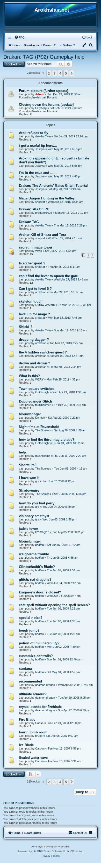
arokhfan (40, 292)
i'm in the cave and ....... (38, 173)
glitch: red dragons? (35, 579)
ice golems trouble (34, 554)
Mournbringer (30, 414)
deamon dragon (45, 684)
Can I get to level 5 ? (35, 289)
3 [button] (54, 73)
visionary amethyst (34, 516)
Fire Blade (27, 719)
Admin (39, 94)
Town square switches (36, 389)
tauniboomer (43, 404)
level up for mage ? (34, 314)
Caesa (39, 723)
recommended (30, 681)
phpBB (37, 851)
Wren (38, 250)
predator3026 (43, 212)
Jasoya (40, 149)
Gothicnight (42, 392)
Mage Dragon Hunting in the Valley (47, 198)
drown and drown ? (34, 363)
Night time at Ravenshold (39, 427)
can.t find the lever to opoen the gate (48, 276)
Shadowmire (29, 490)
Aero (34, 846)
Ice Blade (26, 745)
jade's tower (28, 529)
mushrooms (42, 455)
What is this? (29, 376)
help (22, 452)
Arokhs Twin (43, 136)
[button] (71, 73)
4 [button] (60, 73)
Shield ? (25, 327)
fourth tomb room (33, 732)
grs (37, 481)
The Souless (43, 430)
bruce (38, 735)
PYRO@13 (42, 532)
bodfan (39, 544)
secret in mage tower (35, 247)
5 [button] (66, 73)
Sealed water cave (33, 758)
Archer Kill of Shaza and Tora (42, 235)
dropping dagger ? (34, 340)
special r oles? (30, 618)
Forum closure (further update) (43, 91)
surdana (25, 669)
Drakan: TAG (29, 222)
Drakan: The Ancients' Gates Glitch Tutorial (53, 186)
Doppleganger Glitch (35, 401)
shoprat (40, 201)
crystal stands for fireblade (40, 707)
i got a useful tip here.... (38, 146)
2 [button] (49, 73)
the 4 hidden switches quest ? (43, 352)
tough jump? (29, 630)
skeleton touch (30, 301)
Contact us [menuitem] (80, 832)
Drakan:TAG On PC (34, 209)
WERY (39, 379)
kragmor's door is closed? (40, 592)
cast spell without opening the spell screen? (54, 605)
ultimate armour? (33, 694)
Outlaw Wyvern (45, 304)
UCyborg (41, 108)
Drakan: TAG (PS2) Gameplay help (43, 57)
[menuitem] (19, 37)
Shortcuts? (28, 465)
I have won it (29, 478)
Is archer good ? (32, 263)
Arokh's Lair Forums (44, 97)
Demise (40, 417)
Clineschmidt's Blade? (37, 567)
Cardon (40, 748)
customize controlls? (36, 656)
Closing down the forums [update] (46, 104)
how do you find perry (36, 503)
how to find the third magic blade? (46, 439)
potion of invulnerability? (39, 643)
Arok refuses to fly (33, 133)
